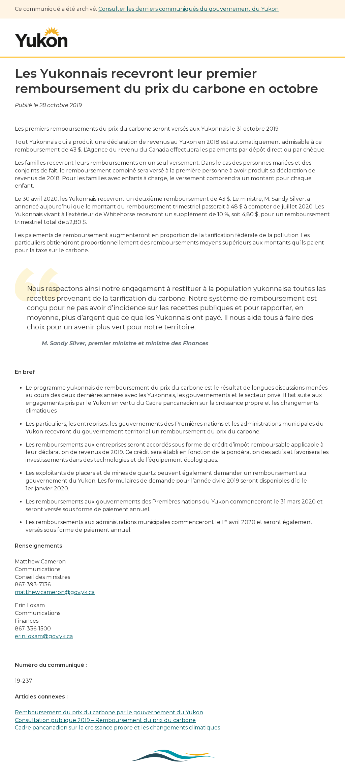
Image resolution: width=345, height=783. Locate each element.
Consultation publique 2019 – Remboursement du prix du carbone (105, 720)
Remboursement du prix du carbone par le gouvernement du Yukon (109, 712)
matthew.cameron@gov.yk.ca (55, 592)
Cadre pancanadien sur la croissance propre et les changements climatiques (117, 727)
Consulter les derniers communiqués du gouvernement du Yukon (188, 9)
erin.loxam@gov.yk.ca (44, 636)
